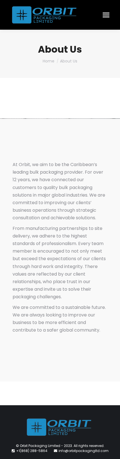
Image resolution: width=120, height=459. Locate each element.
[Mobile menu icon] (106, 15)
